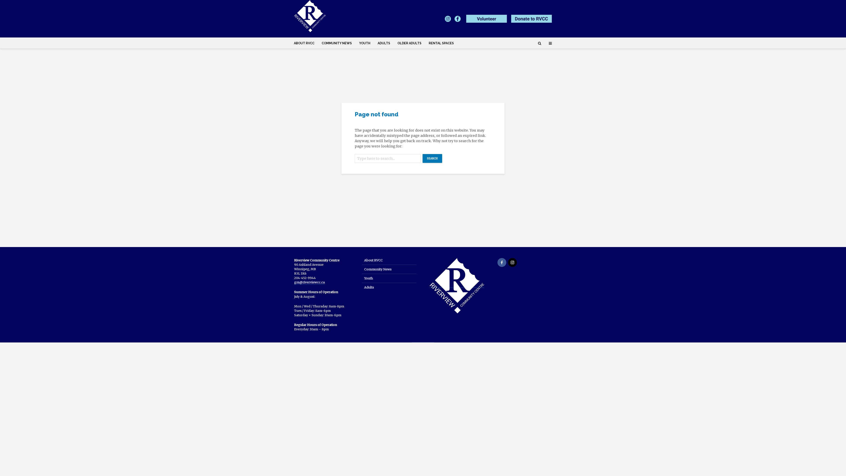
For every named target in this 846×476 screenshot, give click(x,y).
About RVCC (304, 43)
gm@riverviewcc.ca (309, 282)
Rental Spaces (441, 43)
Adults (384, 43)
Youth (364, 43)
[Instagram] (512, 262)
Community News (337, 43)
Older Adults (409, 43)
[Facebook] (501, 262)
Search (432, 158)
